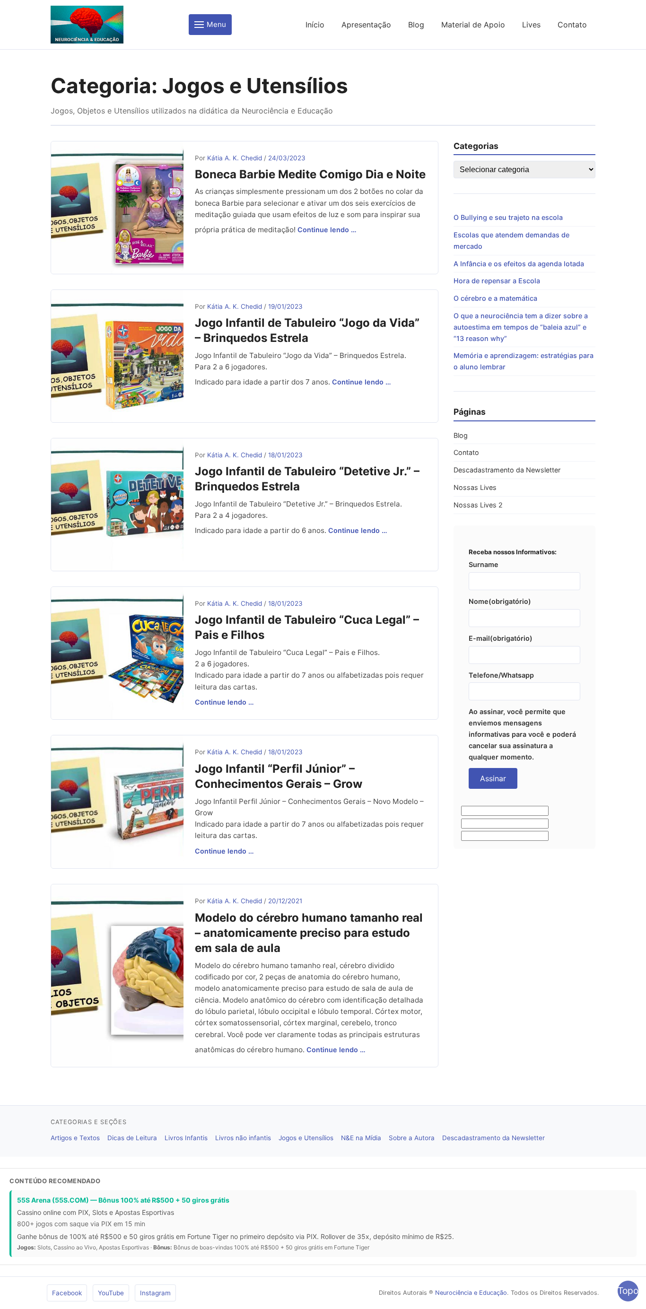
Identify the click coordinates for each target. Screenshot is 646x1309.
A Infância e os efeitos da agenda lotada (519, 264)
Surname (483, 564)
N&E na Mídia (361, 1138)
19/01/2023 (285, 306)
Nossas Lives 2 (478, 505)
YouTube (111, 1293)
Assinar (493, 778)
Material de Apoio (473, 24)
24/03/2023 (287, 158)
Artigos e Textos (75, 1138)
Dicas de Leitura (132, 1138)
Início (315, 24)
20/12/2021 (285, 901)
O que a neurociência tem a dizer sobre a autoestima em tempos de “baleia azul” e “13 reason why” (521, 327)
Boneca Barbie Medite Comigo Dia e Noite (310, 174)
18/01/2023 (285, 455)
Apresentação (366, 24)
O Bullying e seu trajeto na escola (508, 217)
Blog (416, 24)
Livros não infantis (243, 1138)
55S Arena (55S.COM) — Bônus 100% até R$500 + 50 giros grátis (123, 1200)
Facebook (67, 1293)
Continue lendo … (327, 230)
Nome (500, 601)
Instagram (155, 1293)
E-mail (501, 638)
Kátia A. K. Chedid (234, 158)
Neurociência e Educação (471, 1292)
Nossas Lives (475, 487)
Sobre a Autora (412, 1138)
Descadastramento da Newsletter (507, 470)
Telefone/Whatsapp (501, 675)
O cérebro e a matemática (495, 298)
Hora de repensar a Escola (497, 281)
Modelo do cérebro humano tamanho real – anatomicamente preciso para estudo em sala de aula (309, 933)
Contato (572, 24)
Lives (531, 24)
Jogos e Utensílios (306, 1138)
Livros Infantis (186, 1138)
